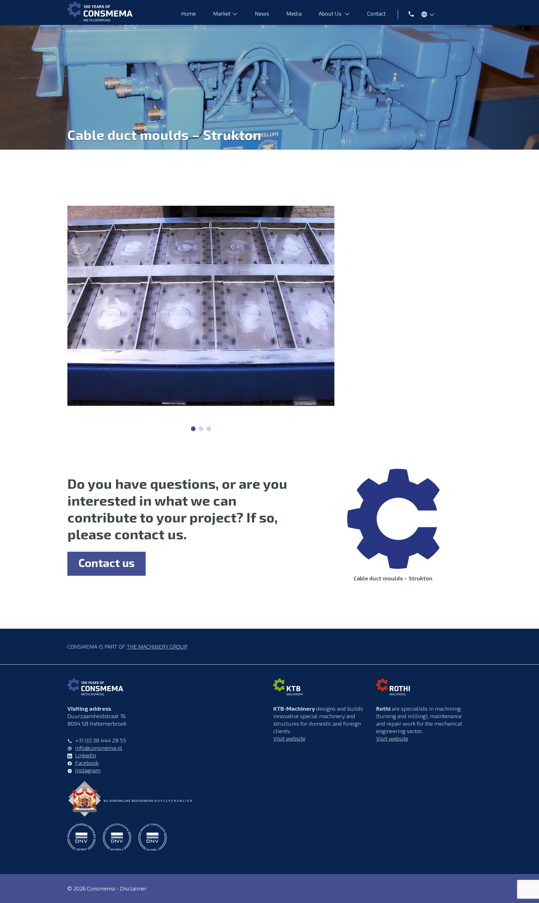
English (426, 15)
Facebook (87, 762)
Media (294, 13)
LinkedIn (85, 755)
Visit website (289, 738)
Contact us (106, 562)
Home (188, 13)
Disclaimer (133, 888)
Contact (377, 13)
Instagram (87, 770)
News (262, 13)
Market (222, 13)
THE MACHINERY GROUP (157, 646)
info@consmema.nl (98, 747)
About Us (331, 13)
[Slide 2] (208, 428)
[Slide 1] (201, 428)
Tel (407, 13)
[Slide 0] (193, 428)
